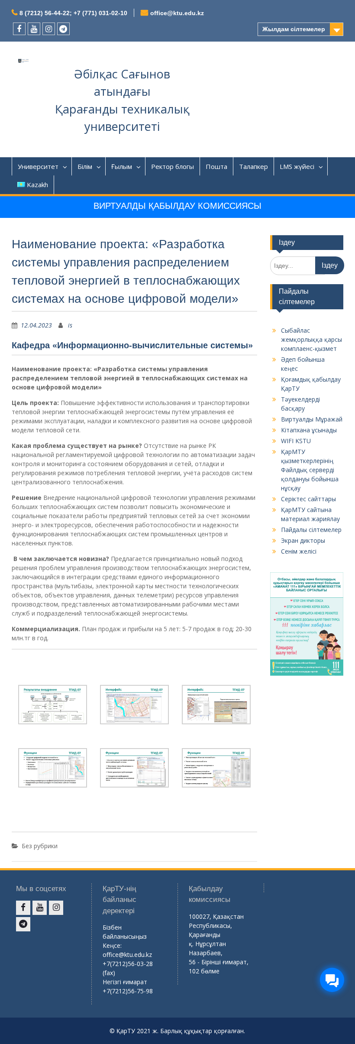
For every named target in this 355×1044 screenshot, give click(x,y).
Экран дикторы (303, 540)
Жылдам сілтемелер (293, 29)
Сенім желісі (298, 551)
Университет (38, 166)
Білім (84, 166)
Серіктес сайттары (308, 499)
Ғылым (121, 166)
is (70, 325)
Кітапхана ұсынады (309, 430)
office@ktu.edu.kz (177, 13)
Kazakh (37, 184)
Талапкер (253, 166)
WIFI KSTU (296, 441)
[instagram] (48, 29)
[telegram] (63, 29)
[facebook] (19, 29)
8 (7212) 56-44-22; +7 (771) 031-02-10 (73, 13)
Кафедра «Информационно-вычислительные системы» (132, 345)
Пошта (216, 166)
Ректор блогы (172, 166)
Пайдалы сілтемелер (311, 529)
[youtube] (34, 29)
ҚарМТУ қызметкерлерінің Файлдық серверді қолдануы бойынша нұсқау (310, 469)
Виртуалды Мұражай (311, 419)
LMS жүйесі (297, 166)
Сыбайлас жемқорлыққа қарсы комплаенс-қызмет (311, 339)
